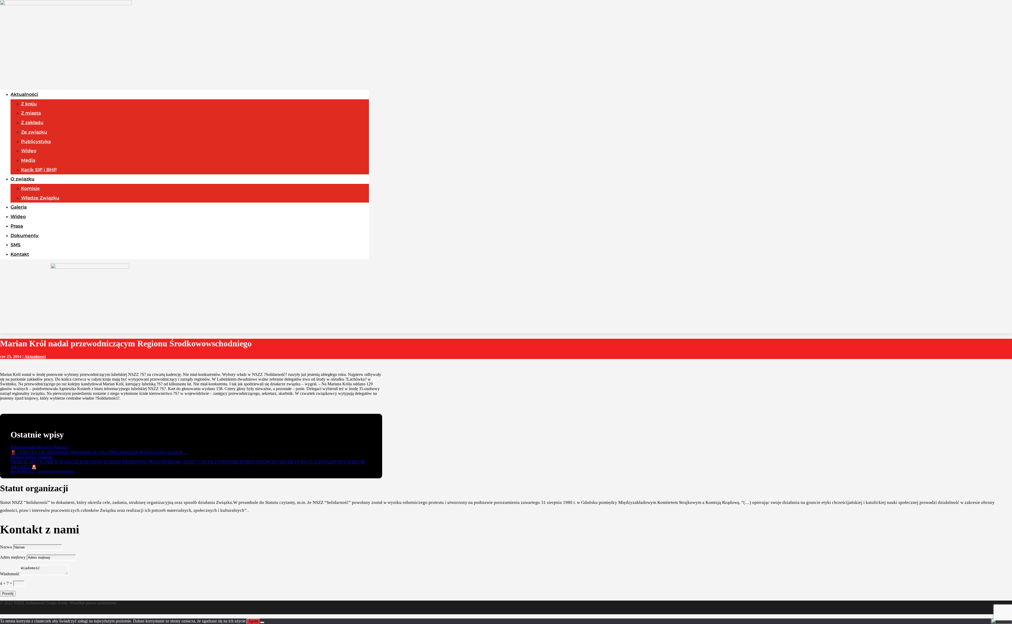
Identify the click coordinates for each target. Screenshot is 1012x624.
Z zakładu (32, 122)
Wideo (28, 150)
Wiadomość (10, 574)
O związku (23, 178)
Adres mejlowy (13, 557)
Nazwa (6, 547)
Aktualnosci (35, 356)
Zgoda (253, 621)
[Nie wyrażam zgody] (262, 622)
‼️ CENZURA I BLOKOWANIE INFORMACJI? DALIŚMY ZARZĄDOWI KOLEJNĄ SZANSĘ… (99, 452)
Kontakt (20, 254)
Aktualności (24, 94)
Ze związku (34, 132)
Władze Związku (40, 197)
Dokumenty (24, 235)
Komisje (30, 188)
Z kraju (29, 103)
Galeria (19, 207)
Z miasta (31, 113)
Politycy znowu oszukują (31, 457)
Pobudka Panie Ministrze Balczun (39, 447)
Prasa (17, 226)
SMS (16, 244)
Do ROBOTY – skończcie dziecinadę (42, 471)
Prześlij (7, 594)
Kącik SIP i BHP (39, 169)
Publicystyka (36, 141)
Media (28, 160)
